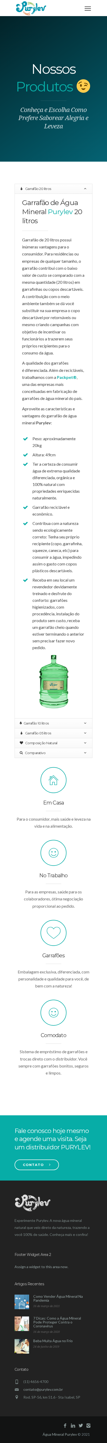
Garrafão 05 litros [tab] (37, 733)
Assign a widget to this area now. (41, 1266)
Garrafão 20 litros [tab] (37, 189)
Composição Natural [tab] (40, 743)
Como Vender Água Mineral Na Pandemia (58, 1298)
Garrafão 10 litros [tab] (36, 723)
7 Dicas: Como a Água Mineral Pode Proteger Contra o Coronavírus (57, 1322)
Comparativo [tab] (34, 753)
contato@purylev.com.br (43, 1389)
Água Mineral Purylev (60, 1434)
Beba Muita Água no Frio (53, 1341)
